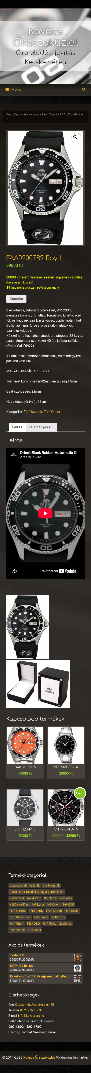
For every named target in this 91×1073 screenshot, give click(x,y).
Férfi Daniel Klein (20, 917)
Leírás (17, 427)
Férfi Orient (49, 114)
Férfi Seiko (50, 923)
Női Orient (54, 904)
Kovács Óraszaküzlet (39, 1057)
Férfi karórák (30, 114)
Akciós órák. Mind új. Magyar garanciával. (37, 891)
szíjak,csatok (18, 885)
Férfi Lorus (58, 917)
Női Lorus (38, 904)
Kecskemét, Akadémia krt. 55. (35, 1004)
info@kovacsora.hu (31, 1015)
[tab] (17, 427)
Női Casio (65, 898)
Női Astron (34, 898)
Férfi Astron (54, 911)
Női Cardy (50, 898)
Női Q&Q (68, 904)
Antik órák (34, 930)
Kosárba (16, 299)
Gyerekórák (17, 930)
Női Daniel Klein (20, 904)
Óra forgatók (51, 885)
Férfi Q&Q (33, 923)
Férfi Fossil (41, 917)
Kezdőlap (12, 114)
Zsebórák (65, 923)
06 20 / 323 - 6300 (32, 1010)
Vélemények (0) (41, 427)
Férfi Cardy (36, 911)
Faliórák (34, 885)
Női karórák (17, 898)
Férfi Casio (72, 911)
